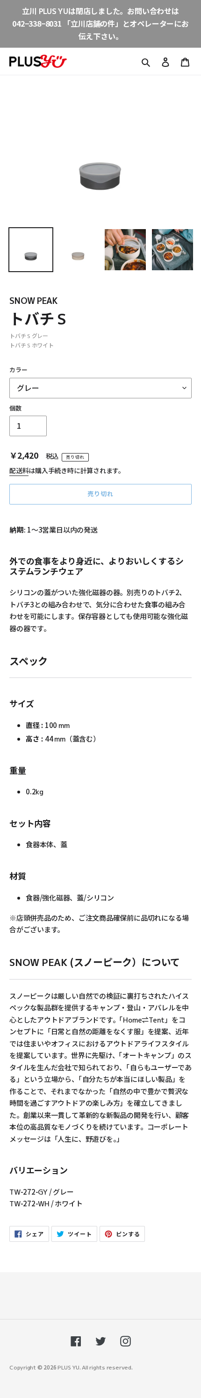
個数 (15, 408)
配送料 (19, 470)
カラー (18, 369)
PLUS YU (68, 1367)
